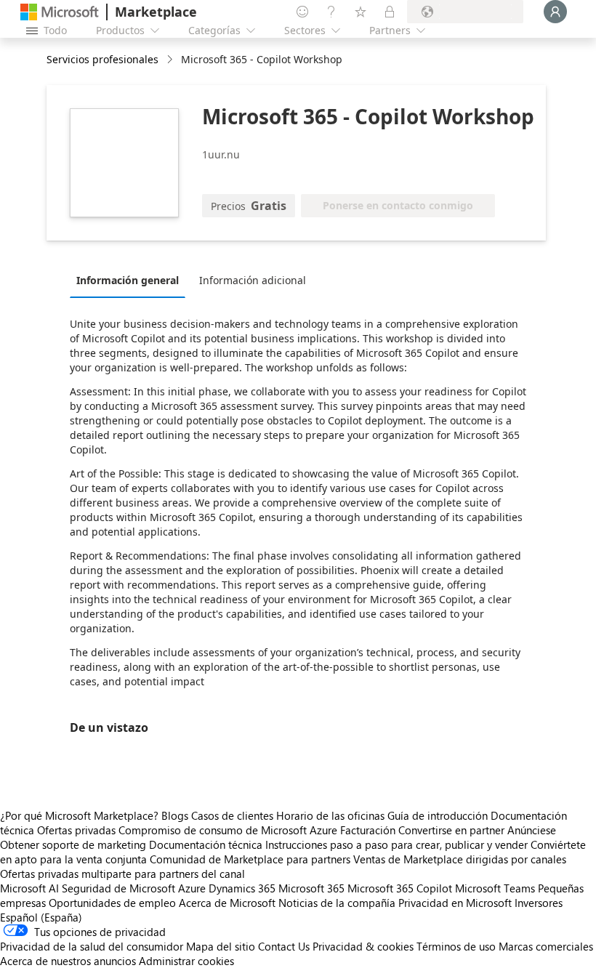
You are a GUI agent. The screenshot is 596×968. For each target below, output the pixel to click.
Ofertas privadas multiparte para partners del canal (122, 873)
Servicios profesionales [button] (102, 59)
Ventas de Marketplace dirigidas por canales (459, 859)
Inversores (539, 902)
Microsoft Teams (495, 888)
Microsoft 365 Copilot (399, 888)
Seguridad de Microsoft (118, 888)
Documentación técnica (205, 844)
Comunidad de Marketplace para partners (250, 859)
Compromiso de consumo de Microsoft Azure (229, 830)
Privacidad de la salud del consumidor (91, 946)
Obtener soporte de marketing (73, 844)
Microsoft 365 (311, 888)
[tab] (131, 280)
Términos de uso (456, 946)
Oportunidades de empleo (112, 902)
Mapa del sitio (220, 946)
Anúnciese (531, 830)
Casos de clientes (232, 815)
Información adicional (252, 280)
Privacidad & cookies (363, 946)
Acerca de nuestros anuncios (68, 960)
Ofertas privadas (76, 830)
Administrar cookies (186, 960)
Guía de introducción (437, 815)
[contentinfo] (171, 60)
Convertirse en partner (451, 830)
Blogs (174, 815)
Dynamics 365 (242, 888)
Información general (127, 280)
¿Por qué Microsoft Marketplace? (79, 815)
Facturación (367, 830)
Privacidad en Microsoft (455, 902)
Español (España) (41, 917)
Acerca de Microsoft (227, 902)
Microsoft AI (29, 888)
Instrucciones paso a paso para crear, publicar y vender (396, 844)
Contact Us (284, 946)
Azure (192, 888)
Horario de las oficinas (330, 815)
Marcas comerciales (546, 946)
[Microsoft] (59, 12)
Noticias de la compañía (336, 902)
